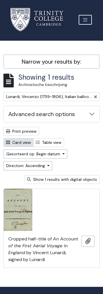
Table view (51, 142)
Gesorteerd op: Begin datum (33, 153)
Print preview (24, 131)
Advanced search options (41, 114)
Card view (21, 142)
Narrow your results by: (51, 61)
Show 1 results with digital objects (64, 179)
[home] (40, 19)
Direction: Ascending (26, 165)
